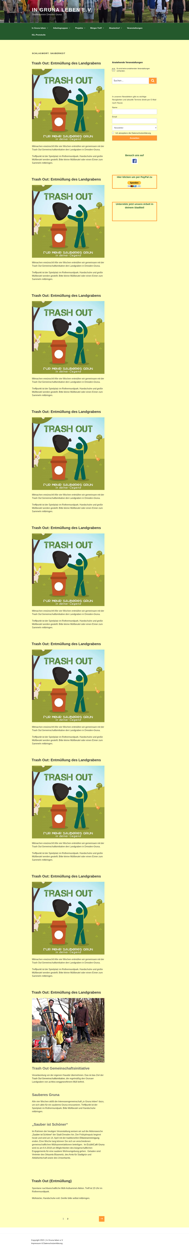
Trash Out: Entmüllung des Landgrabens (66, 63)
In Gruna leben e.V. (62, 10)
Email (114, 117)
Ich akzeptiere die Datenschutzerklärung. (133, 133)
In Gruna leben (39, 28)
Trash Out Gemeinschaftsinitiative (48, 1078)
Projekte (79, 28)
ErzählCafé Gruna (95, 1144)
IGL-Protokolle (39, 35)
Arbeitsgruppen (60, 28)
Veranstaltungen (135, 28)
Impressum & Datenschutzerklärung (47, 1243)
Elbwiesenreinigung (89, 1138)
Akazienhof (114, 28)
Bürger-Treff (96, 28)
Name (114, 107)
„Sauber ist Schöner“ (42, 1134)
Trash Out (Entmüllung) (52, 1181)
